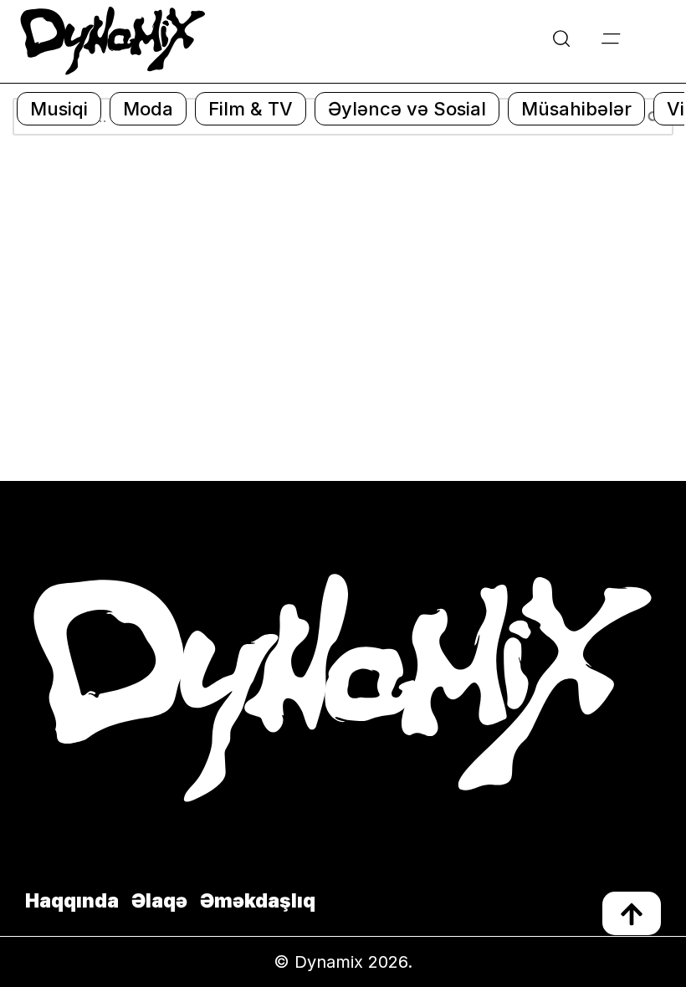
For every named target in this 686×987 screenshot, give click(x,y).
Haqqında (72, 901)
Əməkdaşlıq (257, 901)
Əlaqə (159, 901)
